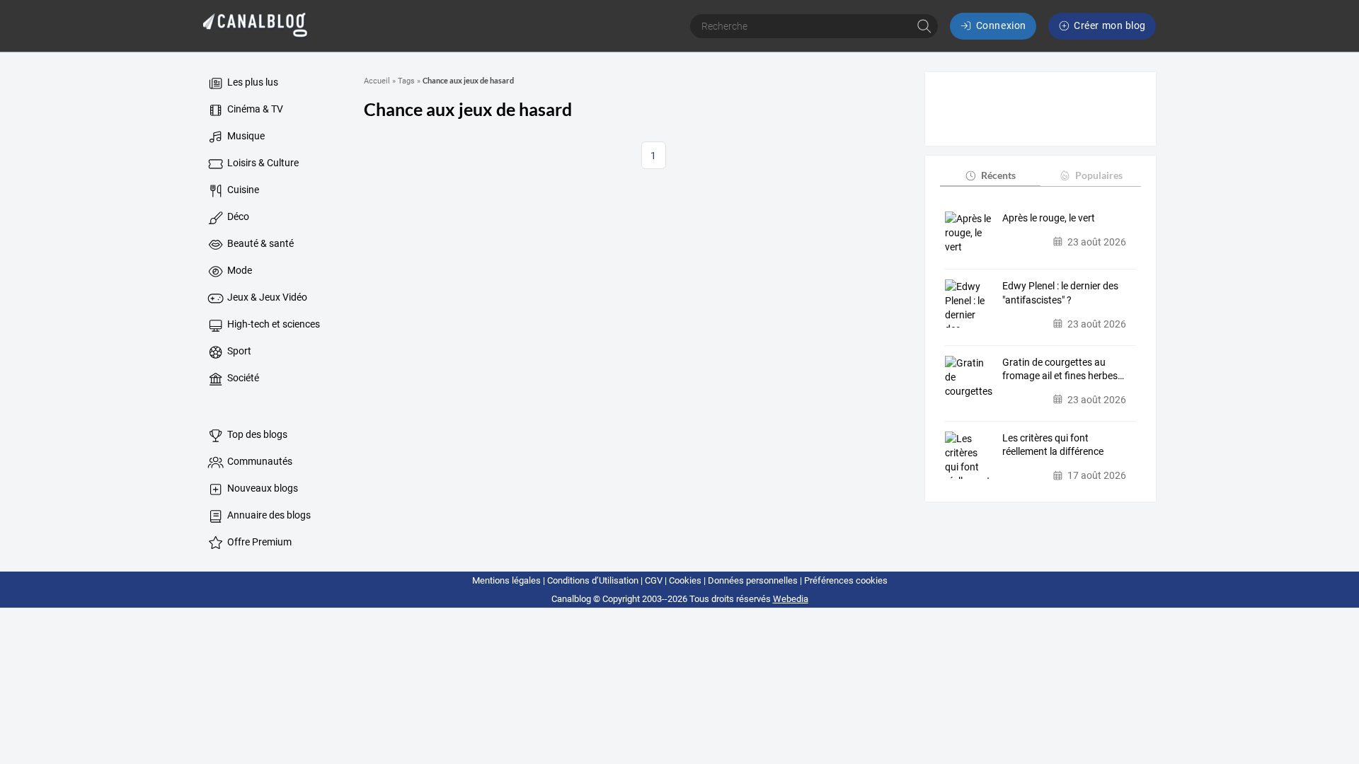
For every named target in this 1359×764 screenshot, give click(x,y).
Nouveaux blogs (261, 488)
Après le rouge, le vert (1048, 218)
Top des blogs (256, 434)
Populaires (1099, 175)
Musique (245, 135)
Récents (998, 175)
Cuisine (242, 189)
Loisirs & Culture (262, 162)
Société (242, 377)
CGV (654, 580)
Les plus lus (251, 82)
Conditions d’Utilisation (592, 580)
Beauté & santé (259, 243)
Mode (238, 270)
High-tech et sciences (272, 324)
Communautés (258, 461)
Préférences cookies (846, 580)
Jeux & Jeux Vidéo (266, 297)
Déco (237, 216)
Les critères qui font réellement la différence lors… (1052, 445)
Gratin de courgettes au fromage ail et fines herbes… (1063, 369)
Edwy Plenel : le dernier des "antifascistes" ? (1060, 293)
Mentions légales (506, 580)
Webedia (790, 599)
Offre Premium (258, 542)
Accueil (377, 81)
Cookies (685, 580)
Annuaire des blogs (268, 515)
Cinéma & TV (254, 109)
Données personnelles (753, 580)
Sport (238, 351)
